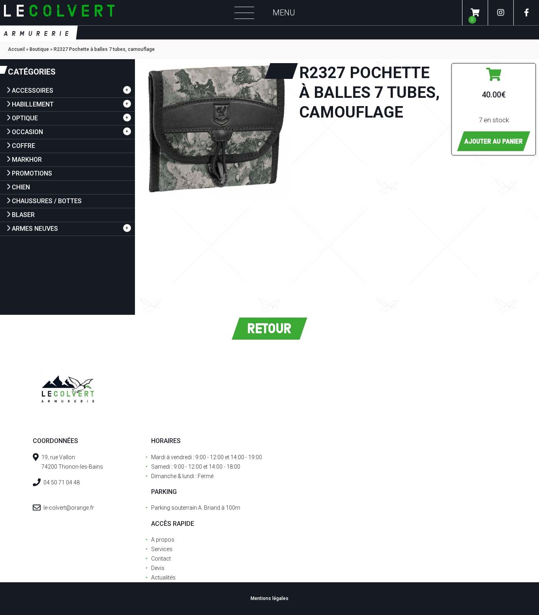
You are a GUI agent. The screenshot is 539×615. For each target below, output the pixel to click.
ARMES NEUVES (35, 228)
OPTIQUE (25, 118)
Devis (158, 568)
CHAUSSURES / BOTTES (47, 201)
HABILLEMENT (33, 104)
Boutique (39, 49)
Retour (269, 329)
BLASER (23, 215)
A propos (162, 539)
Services (161, 549)
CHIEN (21, 187)
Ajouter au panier (493, 141)
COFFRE (23, 146)
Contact (161, 558)
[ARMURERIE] (112, 12)
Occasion (27, 132)
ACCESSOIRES (32, 90)
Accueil (16, 49)
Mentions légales (269, 598)
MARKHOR (27, 159)
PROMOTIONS (32, 173)
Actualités (163, 577)
